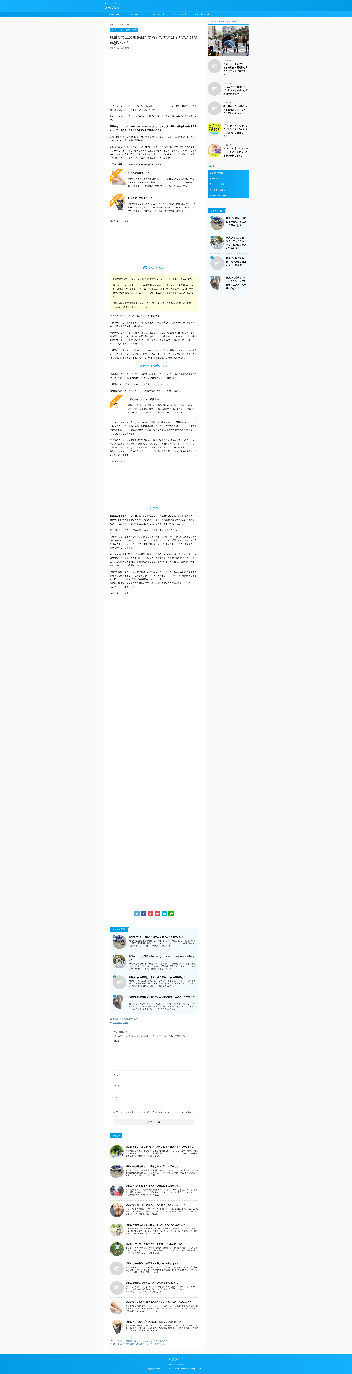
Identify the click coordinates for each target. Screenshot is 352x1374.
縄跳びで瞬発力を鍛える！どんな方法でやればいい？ (152, 1282)
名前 (117, 1074)
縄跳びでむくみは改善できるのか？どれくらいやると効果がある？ (159, 1302)
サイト (117, 1097)
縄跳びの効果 (114, 14)
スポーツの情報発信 (176, 1364)
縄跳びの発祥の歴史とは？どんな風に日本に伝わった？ (153, 1185)
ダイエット (117, 1022)
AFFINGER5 (200, 1369)
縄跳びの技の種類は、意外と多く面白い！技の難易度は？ (157, 977)
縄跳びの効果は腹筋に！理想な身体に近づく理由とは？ (156, 937)
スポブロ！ (112, 7)
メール (118, 1086)
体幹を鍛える (136, 14)
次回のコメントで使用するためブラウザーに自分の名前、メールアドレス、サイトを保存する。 (153, 1114)
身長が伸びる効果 (202, 14)
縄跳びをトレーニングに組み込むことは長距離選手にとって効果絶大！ (161, 1147)
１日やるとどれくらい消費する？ (144, 399)
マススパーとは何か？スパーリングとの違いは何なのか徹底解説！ (235, 90)
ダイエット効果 (158, 14)
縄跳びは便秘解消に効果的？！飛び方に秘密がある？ (152, 1263)
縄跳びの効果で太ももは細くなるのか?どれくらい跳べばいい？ (157, 1224)
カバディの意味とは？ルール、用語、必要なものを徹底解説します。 (235, 152)
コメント (119, 1041)
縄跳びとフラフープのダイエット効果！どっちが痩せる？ (154, 1244)
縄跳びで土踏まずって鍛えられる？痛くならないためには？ (155, 1205)
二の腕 (125, 1022)
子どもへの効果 (180, 14)
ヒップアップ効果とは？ (140, 198)
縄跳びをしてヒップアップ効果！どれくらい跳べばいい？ (154, 1321)
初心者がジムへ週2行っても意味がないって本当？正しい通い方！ (235, 110)
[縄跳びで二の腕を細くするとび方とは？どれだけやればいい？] (164, 913)
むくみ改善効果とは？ (139, 173)
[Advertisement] (154, 77)
